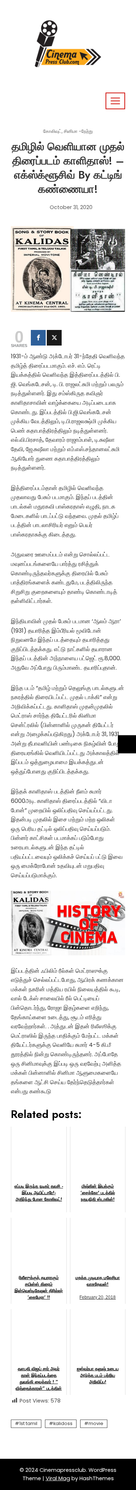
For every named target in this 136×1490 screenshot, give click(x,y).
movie (95, 1423)
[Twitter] (54, 338)
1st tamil (28, 1423)
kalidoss (63, 1423)
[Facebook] (38, 338)
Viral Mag (58, 1478)
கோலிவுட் (52, 131)
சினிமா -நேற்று (78, 131)
